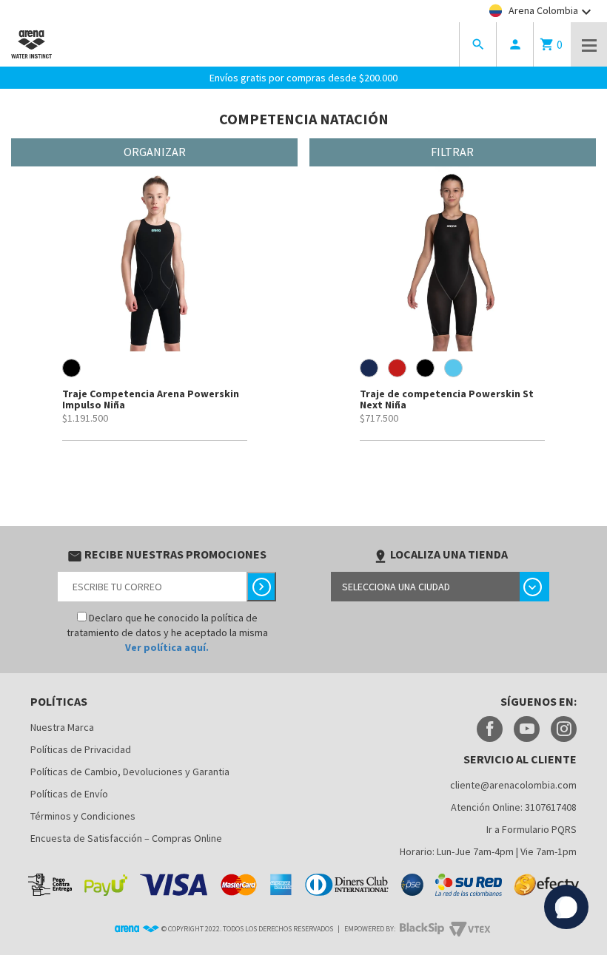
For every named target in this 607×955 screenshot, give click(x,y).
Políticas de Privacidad (80, 749)
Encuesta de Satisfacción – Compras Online (126, 838)
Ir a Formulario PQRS (531, 829)
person (515, 44)
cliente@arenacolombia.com (513, 785)
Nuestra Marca (62, 727)
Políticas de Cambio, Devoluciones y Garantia (129, 771)
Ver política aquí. (167, 647)
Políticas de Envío (69, 793)
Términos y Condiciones (82, 816)
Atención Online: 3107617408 (514, 807)
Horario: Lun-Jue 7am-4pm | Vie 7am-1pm (488, 851)
